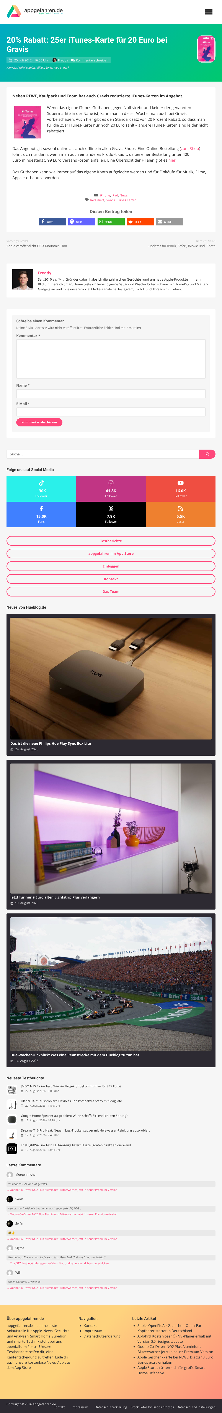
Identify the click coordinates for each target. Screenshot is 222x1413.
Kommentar (28, 335)
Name (22, 385)
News (124, 195)
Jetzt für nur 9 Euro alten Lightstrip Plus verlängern (55, 897)
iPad (115, 195)
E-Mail (23, 403)
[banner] (35, 11)
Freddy (63, 60)
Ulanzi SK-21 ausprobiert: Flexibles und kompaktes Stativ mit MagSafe (71, 1101)
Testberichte (111, 541)
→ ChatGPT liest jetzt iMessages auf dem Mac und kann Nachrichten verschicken (58, 1263)
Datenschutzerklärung (102, 1336)
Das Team (111, 591)
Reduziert (97, 200)
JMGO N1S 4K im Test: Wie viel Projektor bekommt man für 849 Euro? (71, 1086)
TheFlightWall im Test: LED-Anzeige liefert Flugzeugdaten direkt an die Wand (76, 1145)
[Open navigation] (208, 11)
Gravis (110, 200)
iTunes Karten (126, 200)
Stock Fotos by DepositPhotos (152, 1407)
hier (172, 160)
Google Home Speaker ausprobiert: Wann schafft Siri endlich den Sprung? (74, 1116)
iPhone (105, 195)
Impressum (93, 1330)
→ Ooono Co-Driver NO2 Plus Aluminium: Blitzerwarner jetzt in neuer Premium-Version (62, 1190)
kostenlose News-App (46, 1362)
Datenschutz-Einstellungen (196, 1407)
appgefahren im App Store (111, 553)
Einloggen (111, 566)
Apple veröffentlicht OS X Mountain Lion (37, 246)
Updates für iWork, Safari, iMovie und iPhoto (181, 246)
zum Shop (190, 148)
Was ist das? (61, 67)
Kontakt (111, 579)
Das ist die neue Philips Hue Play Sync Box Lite (50, 743)
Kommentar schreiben (92, 60)
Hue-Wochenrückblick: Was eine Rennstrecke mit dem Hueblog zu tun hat (74, 1055)
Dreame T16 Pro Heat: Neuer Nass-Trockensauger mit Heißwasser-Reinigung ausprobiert (85, 1130)
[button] (52, 221)
